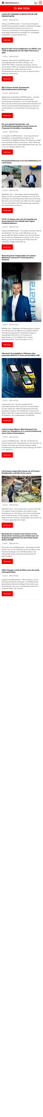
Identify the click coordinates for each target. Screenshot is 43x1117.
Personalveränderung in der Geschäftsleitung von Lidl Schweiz (21, 162)
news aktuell (14, 20)
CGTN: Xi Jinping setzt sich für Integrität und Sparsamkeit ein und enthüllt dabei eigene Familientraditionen (19, 221)
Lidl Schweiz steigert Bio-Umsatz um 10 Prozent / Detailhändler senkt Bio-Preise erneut (21, 472)
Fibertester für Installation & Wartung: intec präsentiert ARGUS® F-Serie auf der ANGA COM (20, 354)
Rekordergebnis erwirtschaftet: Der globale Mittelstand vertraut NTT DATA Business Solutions (19, 258)
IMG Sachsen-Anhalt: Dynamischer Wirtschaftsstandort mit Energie (15, 88)
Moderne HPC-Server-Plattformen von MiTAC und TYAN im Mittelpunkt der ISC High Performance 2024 (21, 51)
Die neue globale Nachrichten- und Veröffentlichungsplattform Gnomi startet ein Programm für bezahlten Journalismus (19, 126)
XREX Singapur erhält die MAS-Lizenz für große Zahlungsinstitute (20, 571)
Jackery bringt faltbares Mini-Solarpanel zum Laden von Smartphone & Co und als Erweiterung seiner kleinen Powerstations (21, 431)
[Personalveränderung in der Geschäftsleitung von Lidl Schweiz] (21, 176)
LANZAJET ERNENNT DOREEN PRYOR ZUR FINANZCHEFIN (19, 15)
